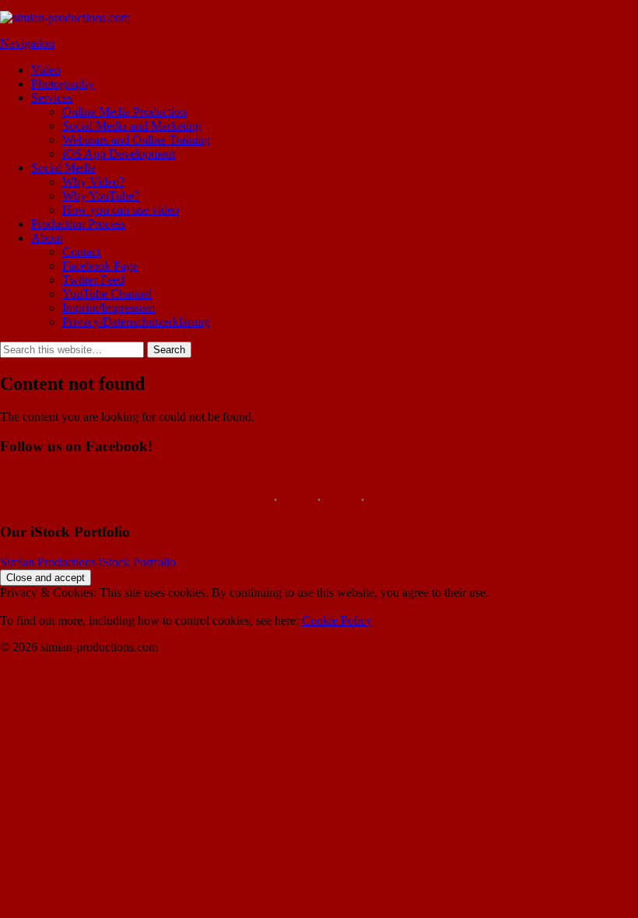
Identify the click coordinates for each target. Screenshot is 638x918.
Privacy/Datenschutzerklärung (136, 321)
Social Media (63, 167)
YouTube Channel (107, 293)
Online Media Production (124, 111)
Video (46, 69)
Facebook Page (100, 265)
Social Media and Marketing (132, 125)
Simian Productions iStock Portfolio (88, 562)
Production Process (78, 223)
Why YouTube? (100, 195)
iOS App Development (118, 153)
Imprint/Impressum (108, 307)
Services (51, 97)
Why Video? (93, 181)
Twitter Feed (93, 279)
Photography (62, 83)
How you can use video (120, 209)
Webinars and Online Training (136, 139)
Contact (81, 251)
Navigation (27, 43)
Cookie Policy (337, 620)
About (46, 237)
